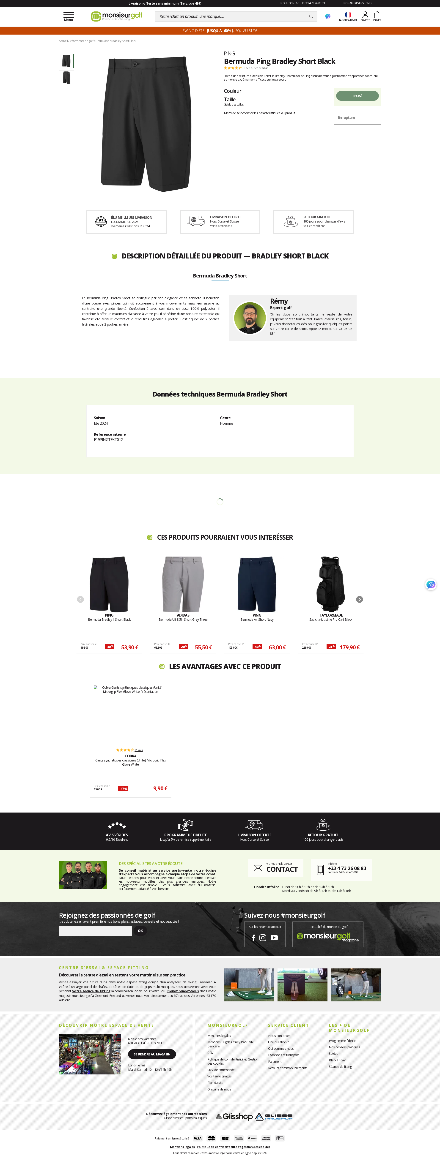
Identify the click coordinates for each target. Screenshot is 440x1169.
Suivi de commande (221, 1070)
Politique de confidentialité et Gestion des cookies (232, 1061)
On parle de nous (219, 1089)
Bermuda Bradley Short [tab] (220, 276)
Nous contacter (279, 1035)
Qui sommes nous (281, 1048)
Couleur (232, 90)
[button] (359, 599)
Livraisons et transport (283, 1055)
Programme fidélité (342, 1041)
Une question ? (278, 1042)
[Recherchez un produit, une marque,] (311, 16)
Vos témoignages (219, 1076)
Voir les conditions (221, 226)
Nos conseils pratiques (344, 1047)
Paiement (274, 1061)
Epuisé (358, 96)
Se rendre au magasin (152, 1054)
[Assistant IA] (327, 16)
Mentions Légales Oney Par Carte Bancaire (230, 1044)
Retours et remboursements (288, 1068)
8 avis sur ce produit (256, 68)
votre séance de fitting (91, 991)
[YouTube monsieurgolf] (274, 936)
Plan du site (215, 1082)
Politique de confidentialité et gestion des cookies (233, 1147)
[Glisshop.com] (234, 1117)
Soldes (333, 1053)
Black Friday (337, 1060)
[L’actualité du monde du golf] (328, 936)
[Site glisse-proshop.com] (273, 1117)
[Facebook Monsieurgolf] (253, 936)
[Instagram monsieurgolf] (262, 936)
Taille (230, 99)
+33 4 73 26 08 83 (347, 868)
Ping (229, 53)
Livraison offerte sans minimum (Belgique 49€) (165, 3)
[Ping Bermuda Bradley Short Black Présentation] (146, 124)
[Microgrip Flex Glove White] (130, 714)
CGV (210, 1052)
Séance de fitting (340, 1066)
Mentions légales (219, 1035)
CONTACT (281, 869)
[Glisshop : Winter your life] (116, 16)
